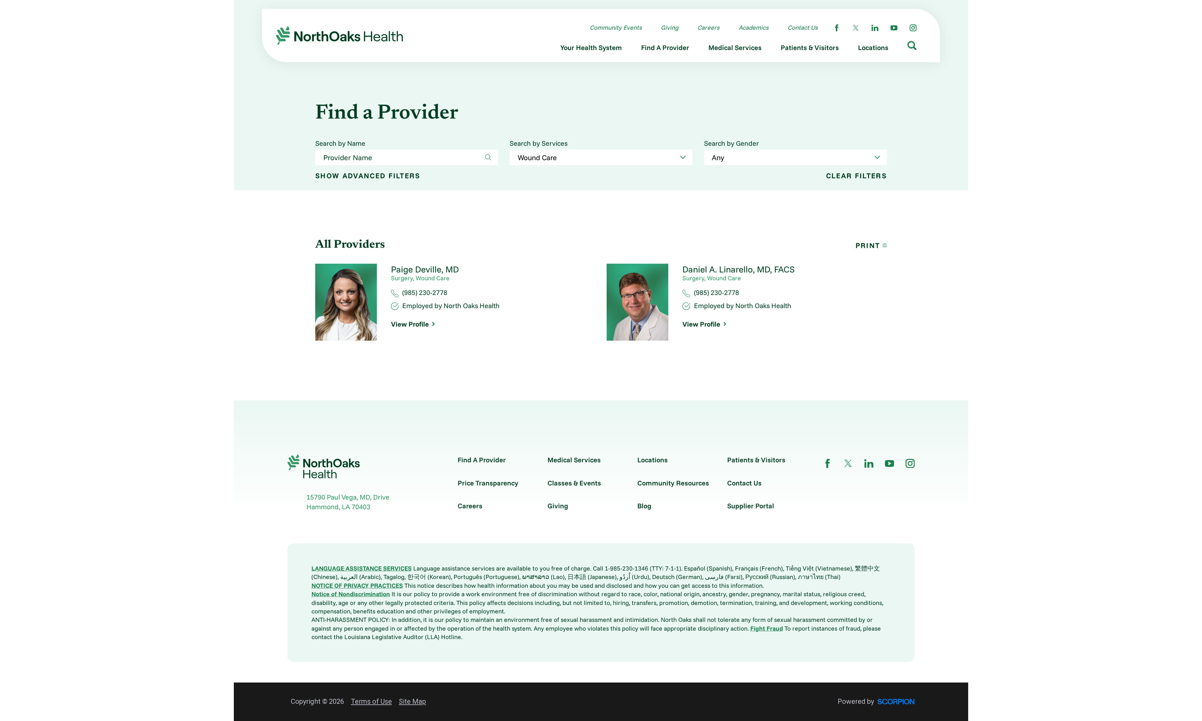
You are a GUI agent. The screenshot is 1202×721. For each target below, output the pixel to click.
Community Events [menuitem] (616, 27)
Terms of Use (371, 701)
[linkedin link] (874, 27)
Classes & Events (574, 483)
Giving (557, 505)
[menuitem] (591, 49)
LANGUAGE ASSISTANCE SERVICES (361, 568)
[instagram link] (913, 27)
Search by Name (340, 143)
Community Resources (673, 483)
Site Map (412, 701)
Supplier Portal (750, 505)
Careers (470, 505)
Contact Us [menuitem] (803, 27)
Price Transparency (488, 483)
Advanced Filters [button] (367, 175)
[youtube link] (894, 27)
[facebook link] (836, 27)
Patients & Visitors (756, 459)
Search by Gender (731, 143)
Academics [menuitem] (753, 27)
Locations (652, 459)
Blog (644, 505)
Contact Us (744, 483)
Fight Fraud (766, 628)
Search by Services (539, 143)
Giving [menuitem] (669, 27)
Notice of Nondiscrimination (350, 594)
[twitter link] (855, 27)
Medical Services (574, 459)
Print (867, 245)
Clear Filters (856, 175)
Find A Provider (482, 459)
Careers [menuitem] (708, 27)
